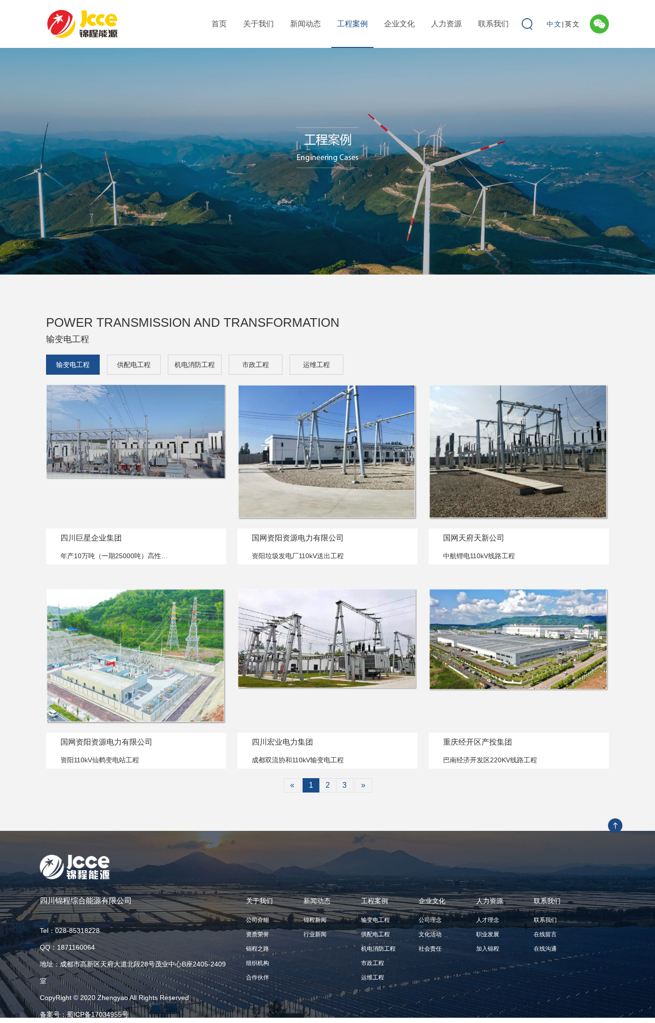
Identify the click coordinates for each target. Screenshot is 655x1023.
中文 (554, 24)
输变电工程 (73, 364)
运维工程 (316, 364)
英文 (572, 24)
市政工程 (255, 364)
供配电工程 (134, 364)
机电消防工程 (195, 364)
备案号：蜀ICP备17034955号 (84, 1014)
